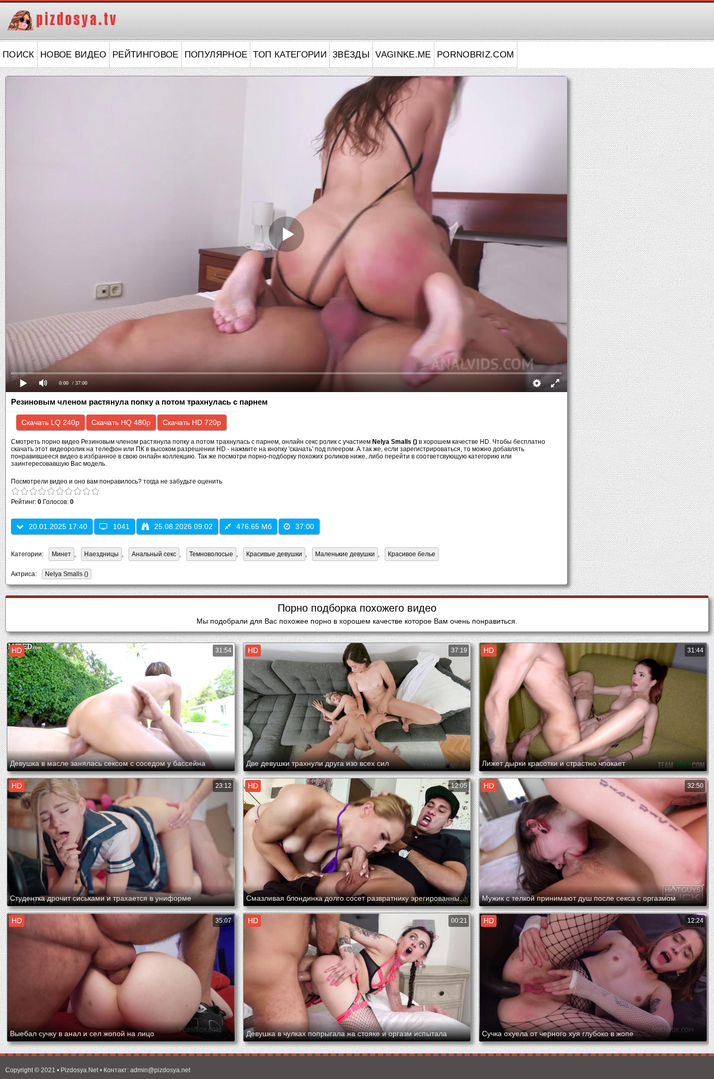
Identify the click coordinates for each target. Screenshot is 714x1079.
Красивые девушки (274, 554)
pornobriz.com (475, 55)
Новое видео (73, 55)
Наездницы (101, 554)
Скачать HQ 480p (121, 422)
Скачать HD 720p (192, 422)
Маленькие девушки (345, 554)
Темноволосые (211, 554)
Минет (61, 554)
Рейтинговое (145, 55)
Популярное (216, 55)
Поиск (18, 55)
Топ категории (290, 55)
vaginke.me (403, 55)
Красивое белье (411, 554)
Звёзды (351, 55)
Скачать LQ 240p (50, 422)
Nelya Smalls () (66, 574)
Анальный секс (154, 554)
